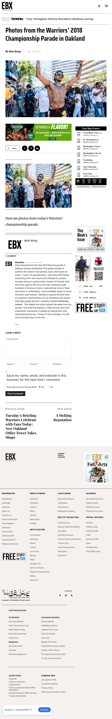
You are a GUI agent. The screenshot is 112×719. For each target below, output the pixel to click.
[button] (99, 6)
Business (34, 499)
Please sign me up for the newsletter (21, 387)
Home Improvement (66, 547)
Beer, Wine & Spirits (66, 499)
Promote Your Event (94, 511)
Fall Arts (89, 523)
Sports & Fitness (37, 568)
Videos (33, 576)
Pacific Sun (13, 638)
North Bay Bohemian (17, 634)
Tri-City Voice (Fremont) (51, 658)
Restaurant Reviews (66, 511)
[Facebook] (24, 148)
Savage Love (35, 564)
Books (32, 543)
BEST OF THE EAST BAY (68, 517)
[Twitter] (31, 148)
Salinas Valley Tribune (50, 650)
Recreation (62, 551)
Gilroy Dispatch (47, 621)
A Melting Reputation (62, 417)
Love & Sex (34, 551)
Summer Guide (92, 539)
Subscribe (6, 503)
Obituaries (6, 527)
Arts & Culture (64, 523)
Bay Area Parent (16, 646)
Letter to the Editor (10, 519)
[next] (8, 19)
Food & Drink (63, 543)
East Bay (12, 650)
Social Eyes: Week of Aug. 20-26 (45, 19)
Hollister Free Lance (49, 630)
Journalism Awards (49, 684)
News (32, 511)
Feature (33, 507)
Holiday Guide (92, 527)
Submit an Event (93, 507)
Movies (33, 555)
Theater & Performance (40, 572)
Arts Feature (35, 535)
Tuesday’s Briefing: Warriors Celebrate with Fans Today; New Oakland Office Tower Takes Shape (21, 426)
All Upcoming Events (94, 499)
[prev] (3, 19)
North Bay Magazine (17, 654)
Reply (17, 324)
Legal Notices (14, 685)
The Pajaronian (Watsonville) (53, 654)
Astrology (34, 539)
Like (100, 286)
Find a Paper (7, 532)
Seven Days (35, 519)
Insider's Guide (92, 531)
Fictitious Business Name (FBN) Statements (22, 689)
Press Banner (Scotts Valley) (53, 646)
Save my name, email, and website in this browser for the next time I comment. (36, 378)
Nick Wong (15, 51)
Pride (88, 535)
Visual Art (34, 580)
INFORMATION (8, 493)
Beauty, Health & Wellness (69, 527)
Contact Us (6, 515)
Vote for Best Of (8, 540)
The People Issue (93, 551)
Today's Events (92, 503)
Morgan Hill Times (48, 642)
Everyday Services (65, 535)
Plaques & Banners (10, 544)
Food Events (63, 507)
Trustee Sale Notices (17, 696)
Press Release (8, 523)
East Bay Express (16, 621)
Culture (33, 547)
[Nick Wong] (14, 244)
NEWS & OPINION (37, 493)
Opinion (33, 515)
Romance (62, 555)
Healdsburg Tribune (49, 625)
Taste (88, 543)
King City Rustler (48, 634)
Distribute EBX (8, 536)
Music (32, 559)
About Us (6, 511)
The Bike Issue (92, 547)
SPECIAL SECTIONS (94, 517)
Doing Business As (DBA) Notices (22, 693)
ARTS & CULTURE (37, 529)
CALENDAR (91, 493)
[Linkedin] (37, 148)
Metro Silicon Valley (17, 630)
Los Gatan (45, 638)
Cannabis (34, 503)
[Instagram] (66, 595)
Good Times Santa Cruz (19, 625)
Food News (62, 503)
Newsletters (7, 499)
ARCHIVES (61, 455)
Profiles (33, 523)
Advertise (6, 507)
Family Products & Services (69, 539)
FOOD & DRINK (64, 493)
